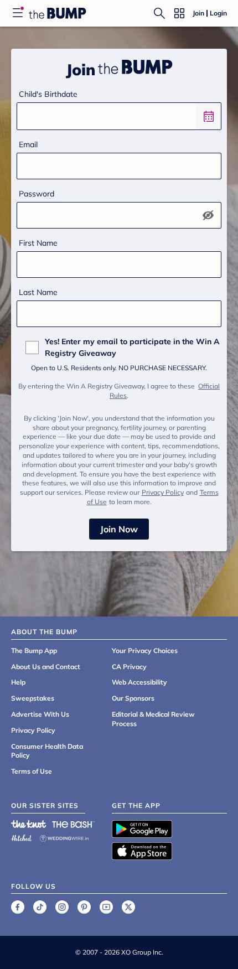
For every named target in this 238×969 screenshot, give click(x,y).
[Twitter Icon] (128, 907)
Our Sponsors (133, 698)
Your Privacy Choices (145, 650)
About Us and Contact (45, 666)
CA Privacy (129, 666)
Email (28, 144)
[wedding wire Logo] (64, 836)
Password (36, 194)
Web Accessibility (139, 682)
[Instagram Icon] (62, 907)
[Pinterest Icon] (84, 907)
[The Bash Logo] (73, 824)
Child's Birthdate (48, 94)
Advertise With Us (40, 714)
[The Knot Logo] (28, 824)
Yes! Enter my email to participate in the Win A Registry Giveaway (132, 347)
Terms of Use (31, 771)
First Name (38, 243)
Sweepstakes (32, 698)
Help (18, 682)
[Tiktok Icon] (39, 907)
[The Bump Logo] (57, 13)
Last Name (38, 292)
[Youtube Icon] (106, 907)
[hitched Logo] (21, 836)
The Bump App (34, 650)
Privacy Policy (163, 492)
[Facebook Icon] (17, 907)
